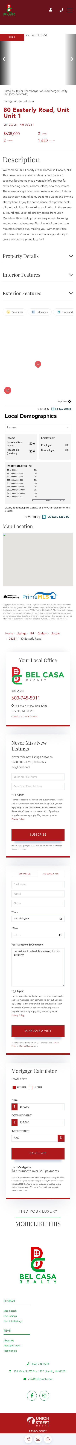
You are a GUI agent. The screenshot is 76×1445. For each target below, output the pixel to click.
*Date (14, 912)
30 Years (21, 1087)
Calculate (38, 1153)
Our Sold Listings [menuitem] (13, 1321)
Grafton (42, 633)
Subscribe (38, 834)
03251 (13, 638)
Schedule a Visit (51, 874)
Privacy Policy (17, 819)
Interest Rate (20, 1131)
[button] (5, 59)
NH (32, 633)
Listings (21, 633)
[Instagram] (44, 1396)
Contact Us (17, 717)
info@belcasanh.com (40, 1379)
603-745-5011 (25, 698)
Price (14, 1100)
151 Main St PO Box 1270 (40, 1371)
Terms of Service (26, 1046)
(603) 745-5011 (62, 10)
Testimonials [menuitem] (10, 1351)
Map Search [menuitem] (10, 1311)
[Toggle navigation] (69, 10)
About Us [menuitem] (9, 1341)
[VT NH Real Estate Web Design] (38, 1421)
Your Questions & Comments (27, 945)
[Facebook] (32, 1396)
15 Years (37, 1087)
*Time (14, 928)
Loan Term (19, 1079)
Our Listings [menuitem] (10, 1316)
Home (9, 633)
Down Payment (21, 1116)
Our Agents (31, 717)
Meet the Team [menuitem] (12, 1346)
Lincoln (55, 633)
